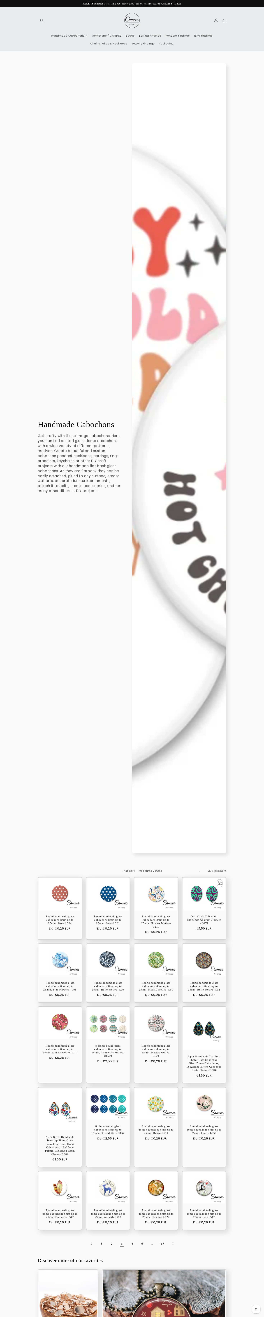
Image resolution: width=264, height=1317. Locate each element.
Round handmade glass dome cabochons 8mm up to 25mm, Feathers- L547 (59, 1214)
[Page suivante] (173, 1244)
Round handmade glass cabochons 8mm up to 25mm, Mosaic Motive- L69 (156, 986)
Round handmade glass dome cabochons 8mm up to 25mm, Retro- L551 (155, 1129)
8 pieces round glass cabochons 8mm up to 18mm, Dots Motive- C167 (107, 1129)
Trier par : (128, 871)
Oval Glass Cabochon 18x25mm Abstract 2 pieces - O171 (204, 920)
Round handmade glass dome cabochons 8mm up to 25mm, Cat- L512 (204, 1214)
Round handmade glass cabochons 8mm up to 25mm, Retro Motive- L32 (204, 986)
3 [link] (122, 1244)
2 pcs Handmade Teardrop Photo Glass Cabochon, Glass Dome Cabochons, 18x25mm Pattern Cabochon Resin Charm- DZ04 (204, 1063)
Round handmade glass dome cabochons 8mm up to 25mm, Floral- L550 (204, 1129)
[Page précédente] (91, 1244)
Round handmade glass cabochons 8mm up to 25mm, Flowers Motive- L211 (156, 921)
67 (162, 1243)
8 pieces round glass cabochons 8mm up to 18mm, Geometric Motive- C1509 (108, 1050)
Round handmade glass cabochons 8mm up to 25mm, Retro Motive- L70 (108, 986)
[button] (42, 20)
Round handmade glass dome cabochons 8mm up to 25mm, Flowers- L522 (155, 1214)
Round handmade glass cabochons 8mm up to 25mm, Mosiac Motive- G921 (156, 1050)
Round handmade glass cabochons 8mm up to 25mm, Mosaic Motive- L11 (60, 1049)
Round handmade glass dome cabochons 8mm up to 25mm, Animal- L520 (108, 1214)
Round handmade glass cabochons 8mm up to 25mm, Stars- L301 (108, 920)
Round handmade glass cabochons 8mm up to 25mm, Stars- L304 (60, 920)
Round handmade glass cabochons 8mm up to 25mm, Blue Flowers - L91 (60, 986)
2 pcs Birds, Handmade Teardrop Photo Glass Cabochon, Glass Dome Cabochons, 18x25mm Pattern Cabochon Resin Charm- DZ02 (60, 1145)
